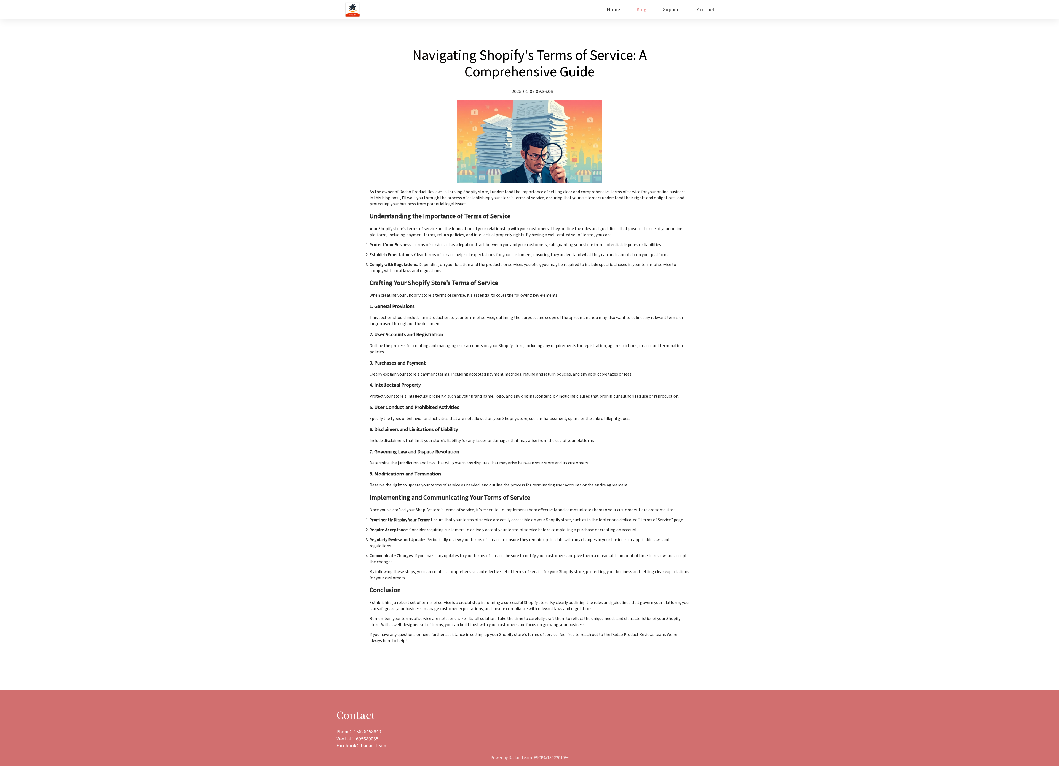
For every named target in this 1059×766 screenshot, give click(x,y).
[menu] (541, 9)
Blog (641, 9)
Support (672, 9)
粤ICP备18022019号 (551, 757)
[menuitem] (613, 9)
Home (613, 9)
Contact (705, 9)
